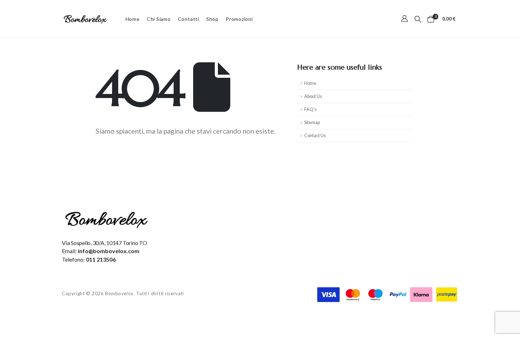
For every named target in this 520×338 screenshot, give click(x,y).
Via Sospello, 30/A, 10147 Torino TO (104, 242)
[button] (418, 19)
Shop (212, 19)
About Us (313, 96)
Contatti (188, 19)
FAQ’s (310, 109)
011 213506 (101, 259)
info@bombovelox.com (108, 250)
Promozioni (239, 19)
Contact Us (315, 135)
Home (133, 19)
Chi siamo (159, 19)
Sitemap (312, 122)
